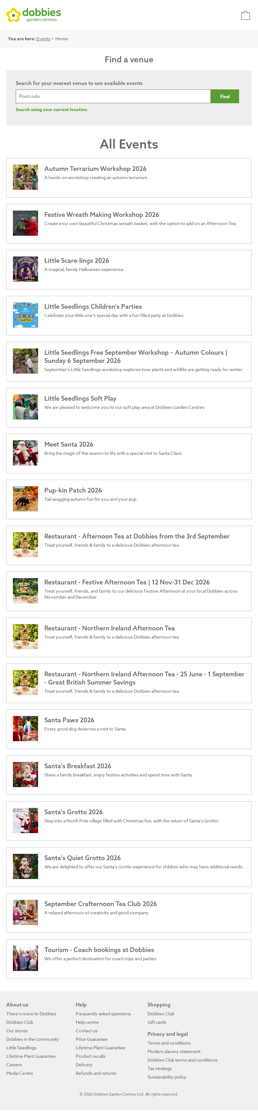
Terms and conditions (169, 1043)
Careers (14, 1065)
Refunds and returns (96, 1073)
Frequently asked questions (103, 1014)
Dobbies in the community (32, 1039)
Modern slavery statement (174, 1051)
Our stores (17, 1031)
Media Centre (19, 1073)
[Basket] (246, 15)
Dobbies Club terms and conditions (182, 1060)
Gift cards (157, 1022)
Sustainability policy (167, 1077)
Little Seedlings (21, 1048)
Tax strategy (160, 1068)
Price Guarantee (92, 1039)
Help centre (87, 1022)
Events (43, 39)
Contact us (87, 1031)
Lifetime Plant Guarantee (31, 1056)
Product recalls (90, 1056)
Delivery (84, 1065)
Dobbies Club (19, 1022)
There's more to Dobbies (31, 1014)
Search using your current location (51, 109)
